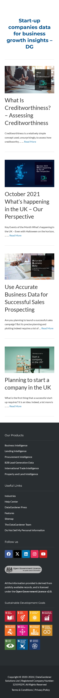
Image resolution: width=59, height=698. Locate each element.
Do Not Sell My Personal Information (25, 530)
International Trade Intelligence (22, 468)
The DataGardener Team (18, 524)
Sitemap (9, 518)
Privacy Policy (42, 689)
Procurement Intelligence (18, 456)
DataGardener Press (16, 507)
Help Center (11, 501)
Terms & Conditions (22, 689)
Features (9, 512)
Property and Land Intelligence (21, 473)
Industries (10, 495)
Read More (30, 141)
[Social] (9, 554)
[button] (55, 5)
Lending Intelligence (15, 450)
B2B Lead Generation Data (19, 462)
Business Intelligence (16, 445)
